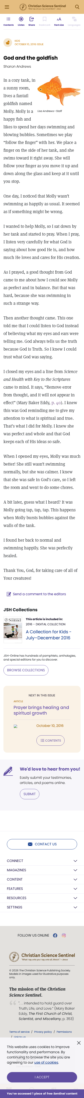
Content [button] (15, 879)
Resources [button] (16, 897)
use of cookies (46, 1062)
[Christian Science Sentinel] (43, 7)
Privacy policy (43, 1032)
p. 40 (56, 402)
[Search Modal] (77, 7)
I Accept (42, 1077)
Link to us (20, 1037)
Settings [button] (14, 907)
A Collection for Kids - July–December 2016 (49, 635)
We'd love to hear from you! (50, 769)
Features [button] (15, 888)
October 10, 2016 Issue (29, 44)
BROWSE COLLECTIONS (26, 670)
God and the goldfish (30, 57)
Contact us (46, 844)
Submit (29, 794)
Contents (53, 740)
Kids (17, 41)
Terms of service (19, 1032)
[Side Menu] (7, 7)
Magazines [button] (16, 870)
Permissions (64, 1032)
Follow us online (33, 935)
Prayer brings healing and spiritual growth (41, 710)
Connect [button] (15, 860)
